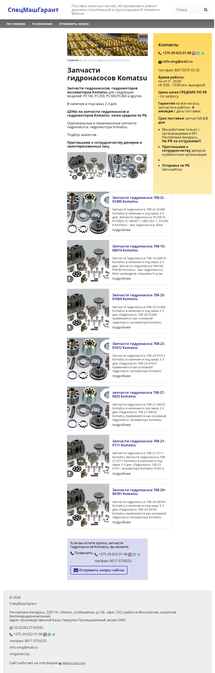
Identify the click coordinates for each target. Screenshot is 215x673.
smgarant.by (19, 654)
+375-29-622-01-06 (113, 554)
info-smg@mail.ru (178, 61)
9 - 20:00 (174, 81)
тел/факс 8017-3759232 (113, 561)
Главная (73, 60)
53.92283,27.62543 (28, 627)
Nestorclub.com (74, 663)
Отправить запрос (74, 23)
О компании (42, 23)
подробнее (121, 230)
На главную (16, 23)
